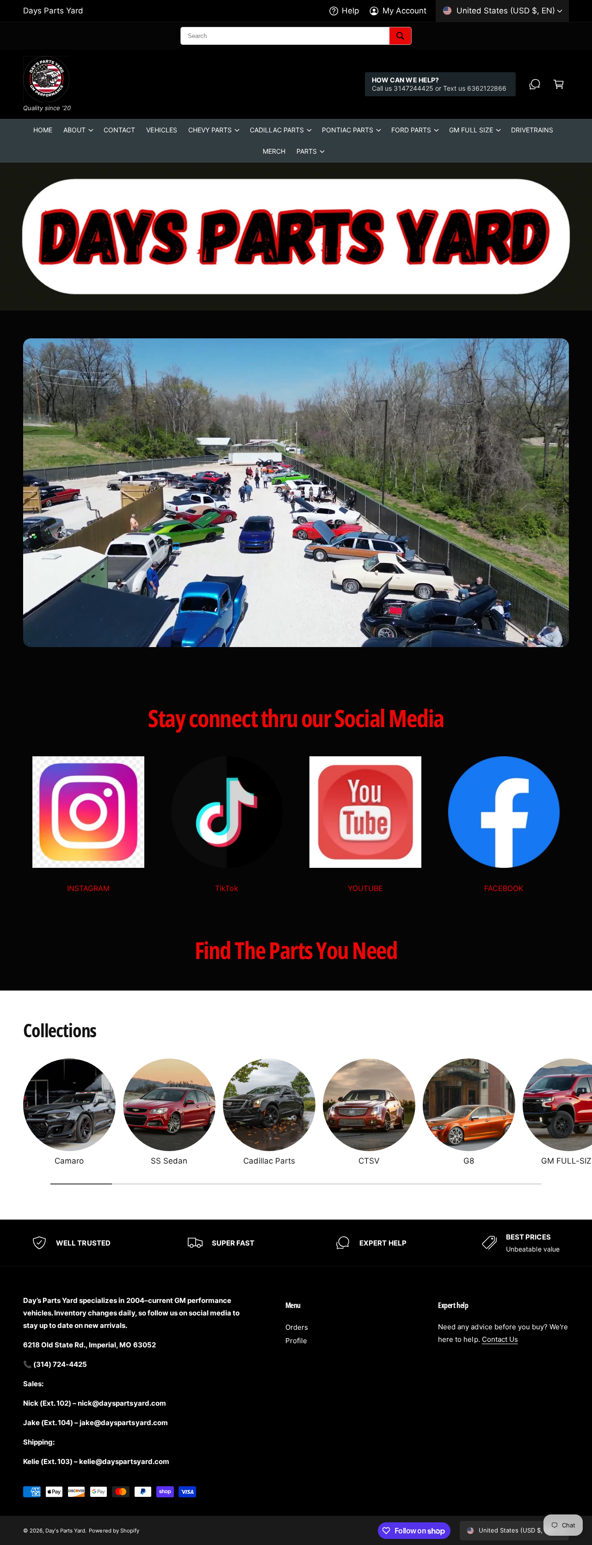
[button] (559, 84)
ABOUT (74, 130)
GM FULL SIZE (471, 130)
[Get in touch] (535, 84)
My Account (404, 10)
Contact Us (500, 1339)
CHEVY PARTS (210, 130)
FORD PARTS (411, 130)
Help (350, 10)
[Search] (400, 35)
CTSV (369, 1160)
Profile (296, 1340)
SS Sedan (169, 1160)
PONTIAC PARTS (347, 130)
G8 (468, 1160)
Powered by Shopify (114, 1530)
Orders (296, 1327)
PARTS (306, 151)
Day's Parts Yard (65, 1530)
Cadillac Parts (269, 1160)
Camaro (69, 1160)
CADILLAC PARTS (277, 130)
